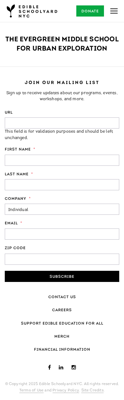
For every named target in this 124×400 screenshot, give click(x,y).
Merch (62, 337)
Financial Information (62, 350)
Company (18, 199)
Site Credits (92, 390)
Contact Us (62, 297)
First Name (20, 149)
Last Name (19, 174)
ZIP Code (15, 248)
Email (13, 223)
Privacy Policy (65, 390)
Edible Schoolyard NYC (31, 11)
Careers (62, 310)
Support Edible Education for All (62, 324)
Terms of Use (31, 390)
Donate (90, 11)
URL (9, 113)
